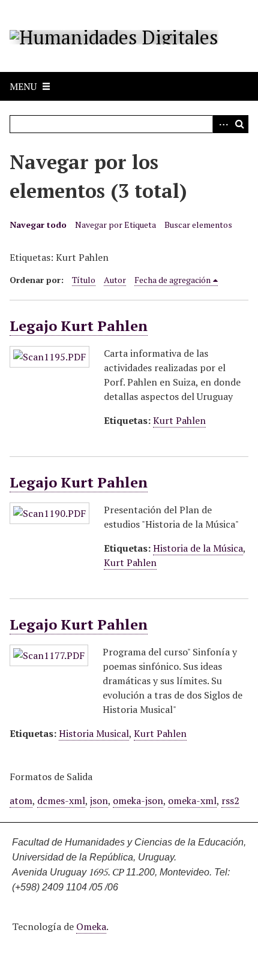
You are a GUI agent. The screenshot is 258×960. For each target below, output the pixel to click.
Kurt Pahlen (179, 420)
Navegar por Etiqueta (115, 224)
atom (21, 800)
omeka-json (138, 800)
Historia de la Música (198, 548)
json (99, 800)
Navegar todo (38, 224)
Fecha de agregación (172, 279)
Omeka (91, 926)
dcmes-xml (61, 800)
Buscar (239, 124)
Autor (115, 279)
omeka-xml (192, 800)
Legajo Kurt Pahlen (79, 325)
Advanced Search (221, 124)
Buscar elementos (198, 224)
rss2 (230, 800)
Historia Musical (94, 733)
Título (83, 279)
